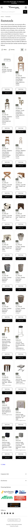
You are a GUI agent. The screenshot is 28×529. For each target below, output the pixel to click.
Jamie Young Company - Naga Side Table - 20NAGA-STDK (7, 381)
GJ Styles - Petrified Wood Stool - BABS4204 (20, 310)
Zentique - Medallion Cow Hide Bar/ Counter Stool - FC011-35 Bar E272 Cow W (21, 154)
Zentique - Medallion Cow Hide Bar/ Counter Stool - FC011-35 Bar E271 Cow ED (7, 120)
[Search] (25, 12)
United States (13, 520)
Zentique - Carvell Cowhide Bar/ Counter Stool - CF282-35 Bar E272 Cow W (20, 114)
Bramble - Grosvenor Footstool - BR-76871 (7, 70)
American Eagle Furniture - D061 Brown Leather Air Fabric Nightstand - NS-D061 (6, 410)
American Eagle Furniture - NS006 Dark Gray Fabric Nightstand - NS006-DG (7, 445)
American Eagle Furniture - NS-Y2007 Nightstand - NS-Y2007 (20, 417)
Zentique (17, 85)
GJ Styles (17, 251)
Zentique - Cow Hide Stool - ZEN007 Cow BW (7, 217)
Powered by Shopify (14, 526)
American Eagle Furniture (7, 414)
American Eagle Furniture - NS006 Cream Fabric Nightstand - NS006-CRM (20, 445)
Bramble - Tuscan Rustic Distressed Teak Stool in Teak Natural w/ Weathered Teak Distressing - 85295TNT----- (6, 344)
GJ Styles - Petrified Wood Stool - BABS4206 (20, 279)
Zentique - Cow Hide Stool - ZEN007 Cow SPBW (7, 248)
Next (4, 464)
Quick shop (7, 89)
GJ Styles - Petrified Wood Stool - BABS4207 (6, 279)
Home (2, 16)
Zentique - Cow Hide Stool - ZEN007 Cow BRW (20, 186)
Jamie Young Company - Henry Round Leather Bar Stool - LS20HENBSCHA (20, 345)
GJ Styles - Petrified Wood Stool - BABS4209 (20, 248)
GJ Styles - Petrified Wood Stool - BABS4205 (6, 310)
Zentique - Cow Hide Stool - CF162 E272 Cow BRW (7, 186)
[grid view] (22, 49)
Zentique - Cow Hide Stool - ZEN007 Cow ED (20, 217)
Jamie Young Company (20, 349)
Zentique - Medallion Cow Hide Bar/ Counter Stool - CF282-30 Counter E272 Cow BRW (7, 154)
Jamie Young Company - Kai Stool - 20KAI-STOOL (21, 380)
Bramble (3, 72)
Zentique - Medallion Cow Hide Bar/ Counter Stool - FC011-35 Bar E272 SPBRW (21, 81)
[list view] (25, 49)
